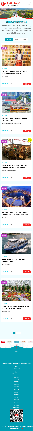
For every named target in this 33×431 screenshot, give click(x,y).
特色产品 (16, 389)
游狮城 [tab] (16, 39)
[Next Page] (22, 333)
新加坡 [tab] (24, 39)
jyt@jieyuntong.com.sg (16, 374)
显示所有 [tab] (9, 39)
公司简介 (16, 397)
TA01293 (21, 428)
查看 (26, 84)
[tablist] (16, 40)
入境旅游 (16, 384)
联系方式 (16, 400)
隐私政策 (16, 405)
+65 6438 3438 (16, 368)
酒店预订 (16, 392)
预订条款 (16, 402)
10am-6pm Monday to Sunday (16, 379)
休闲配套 (16, 387)
